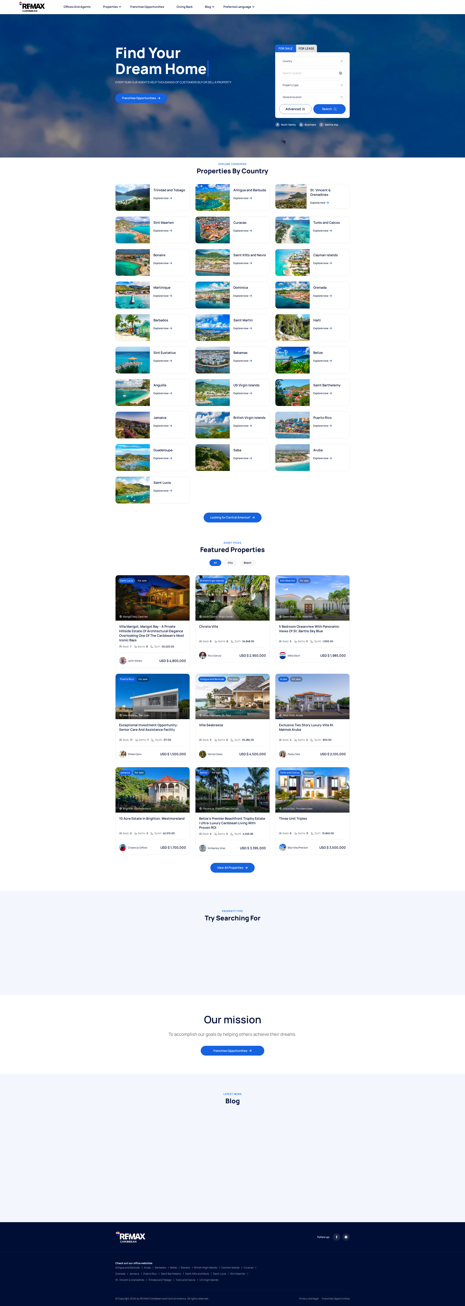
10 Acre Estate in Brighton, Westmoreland (152, 818)
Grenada (320, 287)
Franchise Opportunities (147, 7)
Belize (318, 352)
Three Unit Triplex (293, 818)
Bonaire (159, 255)
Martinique (162, 287)
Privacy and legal (308, 1298)
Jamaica (159, 417)
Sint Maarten (163, 222)
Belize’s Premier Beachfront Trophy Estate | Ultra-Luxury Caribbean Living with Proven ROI (232, 823)
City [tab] (230, 562)
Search (327, 109)
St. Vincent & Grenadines (320, 192)
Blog (208, 7)
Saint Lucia (162, 482)
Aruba (318, 450)
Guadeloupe (163, 450)
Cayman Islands (325, 255)
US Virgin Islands (246, 385)
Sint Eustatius (164, 352)
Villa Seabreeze (211, 725)
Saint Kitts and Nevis (249, 255)
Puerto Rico (322, 417)
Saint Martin (243, 320)
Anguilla (159, 385)
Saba (237, 450)
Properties (110, 7)
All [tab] (215, 562)
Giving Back (185, 7)
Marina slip (331, 124)
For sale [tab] (286, 48)
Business (310, 124)
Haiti (317, 320)
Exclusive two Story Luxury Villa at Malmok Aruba (306, 727)
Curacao (239, 222)
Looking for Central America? (230, 517)
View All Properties (230, 868)
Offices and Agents (77, 7)
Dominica (240, 287)
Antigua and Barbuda (249, 190)
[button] (224, 975)
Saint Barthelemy (327, 385)
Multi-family (288, 124)
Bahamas (240, 352)
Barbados (160, 320)
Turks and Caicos (326, 222)
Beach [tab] (247, 562)
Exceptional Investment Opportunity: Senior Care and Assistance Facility (148, 727)
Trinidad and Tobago (169, 190)
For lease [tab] (306, 48)
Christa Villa (208, 626)
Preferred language (237, 7)
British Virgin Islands (249, 417)
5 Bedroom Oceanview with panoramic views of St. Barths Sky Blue (309, 628)
